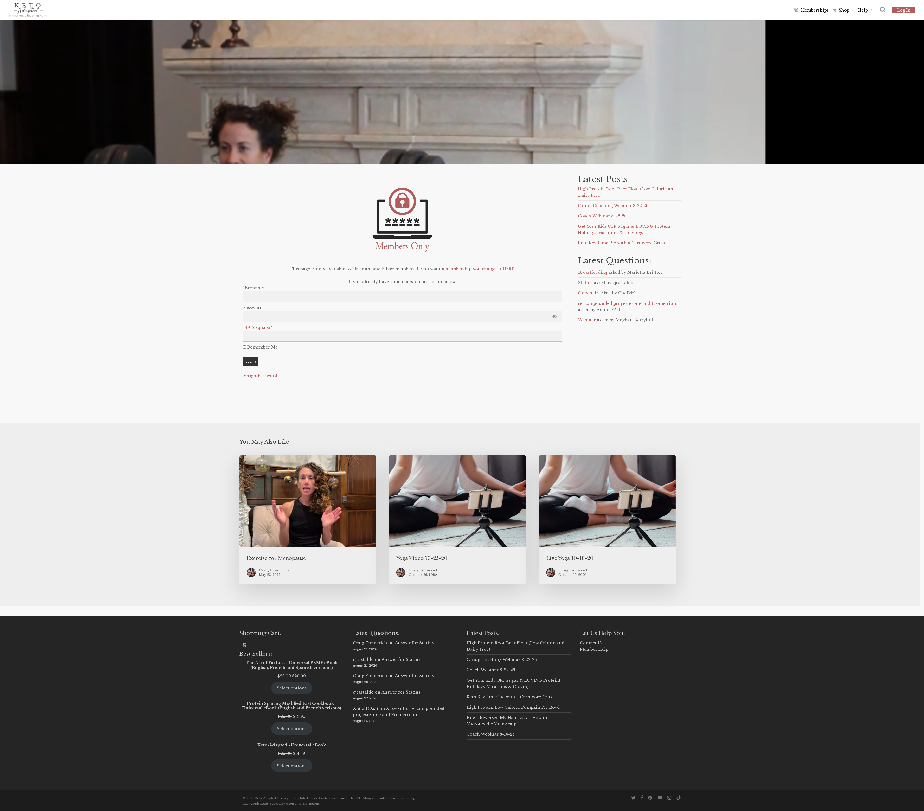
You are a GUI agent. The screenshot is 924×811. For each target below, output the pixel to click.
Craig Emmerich (370, 643)
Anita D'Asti (365, 708)
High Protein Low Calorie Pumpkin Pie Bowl (513, 707)
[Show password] (554, 316)
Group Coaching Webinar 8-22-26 (613, 205)
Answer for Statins (414, 643)
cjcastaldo (363, 659)
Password (253, 307)
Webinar (587, 320)
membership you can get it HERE (479, 268)
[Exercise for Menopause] (307, 519)
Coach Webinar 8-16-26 (491, 734)
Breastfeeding (592, 272)
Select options (292, 688)
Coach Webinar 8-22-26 (602, 216)
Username (253, 287)
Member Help (594, 649)
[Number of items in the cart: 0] (244, 644)
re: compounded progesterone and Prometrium (627, 303)
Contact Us (591, 643)
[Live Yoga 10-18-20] (607, 519)
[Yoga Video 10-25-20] (457, 519)
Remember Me (262, 347)
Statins (585, 282)
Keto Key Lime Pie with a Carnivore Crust (621, 242)
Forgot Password (260, 375)
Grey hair (588, 293)
